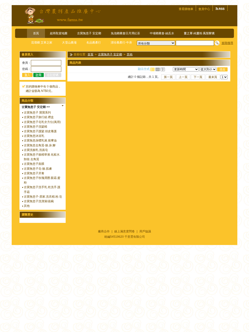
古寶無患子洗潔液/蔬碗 (39, 201)
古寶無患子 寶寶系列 (37, 112)
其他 (27, 206)
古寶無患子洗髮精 (35, 126)
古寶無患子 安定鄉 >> (36, 107)
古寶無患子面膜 (34, 164)
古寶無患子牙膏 (34, 173)
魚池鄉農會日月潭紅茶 (125, 33)
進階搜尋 (227, 43)
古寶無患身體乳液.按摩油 (40, 140)
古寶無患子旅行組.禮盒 (39, 117)
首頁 (36, 33)
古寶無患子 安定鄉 (89, 33)
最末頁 (212, 77)
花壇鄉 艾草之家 (41, 42)
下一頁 (198, 77)
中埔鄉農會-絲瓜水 (162, 33)
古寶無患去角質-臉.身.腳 (39, 145)
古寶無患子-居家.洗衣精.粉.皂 (43, 196)
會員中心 (204, 9)
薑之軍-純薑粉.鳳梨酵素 (199, 33)
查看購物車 (186, 9)
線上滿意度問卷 (124, 231)
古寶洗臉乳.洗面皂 (36, 150)
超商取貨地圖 (58, 33)
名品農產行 (93, 42)
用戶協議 (145, 231)
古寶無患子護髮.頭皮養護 (40, 131)
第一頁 (168, 77)
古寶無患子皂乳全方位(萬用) (42, 122)
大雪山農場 (69, 42)
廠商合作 (104, 231)
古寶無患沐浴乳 (34, 136)
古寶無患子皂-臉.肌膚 (38, 168)
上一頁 (183, 77)
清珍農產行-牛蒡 (121, 42)
